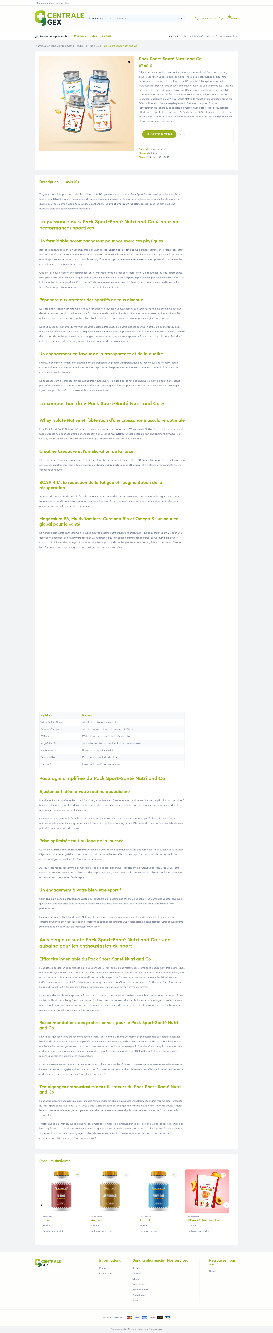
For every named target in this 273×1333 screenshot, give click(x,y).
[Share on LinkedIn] (154, 157)
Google (212, 1271)
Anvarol (145, 1220)
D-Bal (46, 1220)
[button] (129, 61)
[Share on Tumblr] (157, 157)
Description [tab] (49, 182)
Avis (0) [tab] (72, 182)
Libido (135, 1278)
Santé (135, 1300)
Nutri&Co (153, 153)
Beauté (136, 1268)
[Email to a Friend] (168, 157)
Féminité (136, 1273)
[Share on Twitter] (150, 157)
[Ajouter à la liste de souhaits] (181, 134)
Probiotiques (138, 1295)
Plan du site (105, 1273)
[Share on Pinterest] (164, 157)
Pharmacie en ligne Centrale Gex (145, 1329)
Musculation (157, 149)
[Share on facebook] (147, 157)
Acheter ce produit (161, 134)
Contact (103, 1268)
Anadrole (97, 1220)
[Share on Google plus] (160, 157)
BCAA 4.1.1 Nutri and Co (203, 1220)
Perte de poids (140, 1289)
